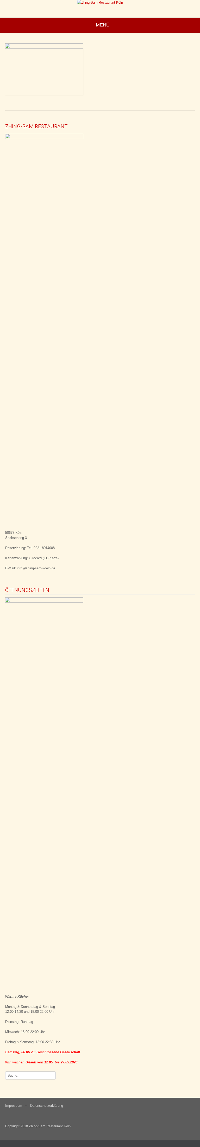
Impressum (13, 1106)
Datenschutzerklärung (46, 1106)
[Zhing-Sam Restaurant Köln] (100, 3)
